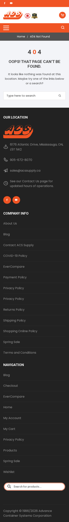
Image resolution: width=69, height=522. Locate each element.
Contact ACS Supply (18, 245)
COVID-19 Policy (15, 256)
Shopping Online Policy (20, 331)
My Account (12, 418)
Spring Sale (11, 342)
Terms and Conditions (19, 352)
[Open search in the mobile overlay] (34, 486)
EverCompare (14, 266)
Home (7, 407)
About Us (10, 223)
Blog (6, 234)
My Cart (9, 429)
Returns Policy (14, 309)
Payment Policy (15, 277)
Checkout (10, 386)
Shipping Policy (14, 320)
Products (10, 450)
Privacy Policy (13, 288)
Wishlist (9, 472)
